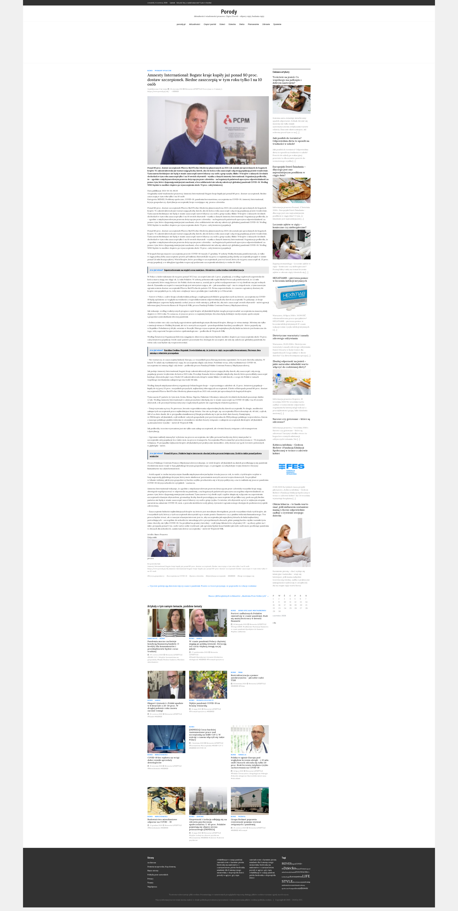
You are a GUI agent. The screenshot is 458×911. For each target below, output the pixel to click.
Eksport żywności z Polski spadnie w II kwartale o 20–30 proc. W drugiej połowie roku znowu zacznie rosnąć (165, 707)
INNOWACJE (301, 872)
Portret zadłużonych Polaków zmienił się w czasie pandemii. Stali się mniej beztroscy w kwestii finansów (249, 617)
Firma (240, 672)
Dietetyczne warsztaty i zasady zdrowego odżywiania (291, 337)
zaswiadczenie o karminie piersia (230, 862)
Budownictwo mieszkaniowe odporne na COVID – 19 (162, 820)
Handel (199, 638)
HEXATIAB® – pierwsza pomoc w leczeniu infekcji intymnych (290, 279)
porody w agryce (224, 875)
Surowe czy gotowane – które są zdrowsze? (291, 420)
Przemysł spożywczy (205, 700)
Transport (292, 888)
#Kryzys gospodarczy (155, 576)
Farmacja (242, 755)
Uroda (297, 888)
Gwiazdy (288, 872)
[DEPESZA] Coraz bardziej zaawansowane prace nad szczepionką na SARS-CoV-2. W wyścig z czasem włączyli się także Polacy (206, 734)
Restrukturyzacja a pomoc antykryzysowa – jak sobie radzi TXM (247, 678)
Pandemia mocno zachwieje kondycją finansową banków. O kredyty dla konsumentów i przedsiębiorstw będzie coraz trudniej (163, 646)
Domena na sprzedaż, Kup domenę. (161, 867)
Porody (229, 11)
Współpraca (152, 887)
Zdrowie (266, 24)
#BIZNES (231, 576)
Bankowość (153, 638)
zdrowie (303, 888)
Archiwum (151, 863)
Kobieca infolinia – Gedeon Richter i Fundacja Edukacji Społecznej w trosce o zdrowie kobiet (290, 449)
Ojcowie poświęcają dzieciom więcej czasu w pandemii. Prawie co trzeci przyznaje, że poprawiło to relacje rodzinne (202, 586)
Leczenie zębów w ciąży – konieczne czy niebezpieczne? (289, 226)
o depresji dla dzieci (235, 873)
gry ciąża (235, 875)
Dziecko (232, 24)
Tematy (150, 883)
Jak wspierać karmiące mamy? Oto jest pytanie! (194, 3)
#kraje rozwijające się (245, 576)
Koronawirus (296, 876)
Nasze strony (152, 871)
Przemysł (241, 817)
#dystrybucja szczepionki (216, 576)
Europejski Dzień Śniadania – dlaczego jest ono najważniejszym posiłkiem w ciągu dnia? (289, 171)
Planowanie (253, 24)
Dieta (241, 24)
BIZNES (150, 71)
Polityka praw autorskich (157, 875)
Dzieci (222, 24)
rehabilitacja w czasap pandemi (229, 860)
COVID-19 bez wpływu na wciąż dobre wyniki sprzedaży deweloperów (163, 760)
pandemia (305, 882)
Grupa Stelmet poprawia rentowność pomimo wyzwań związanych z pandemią (246, 822)
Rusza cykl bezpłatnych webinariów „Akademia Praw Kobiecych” (238, 596)
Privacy (150, 879)
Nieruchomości (161, 755)
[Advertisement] (229, 45)
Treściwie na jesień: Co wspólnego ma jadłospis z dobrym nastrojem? (287, 80)
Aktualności (194, 24)
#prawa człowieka (196, 576)
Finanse (298, 869)
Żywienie (277, 24)
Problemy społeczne (163, 71)
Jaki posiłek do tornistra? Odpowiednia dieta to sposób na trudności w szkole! (291, 141)
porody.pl (181, 24)
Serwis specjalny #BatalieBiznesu (252, 611)
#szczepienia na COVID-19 (177, 576)
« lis (274, 623)
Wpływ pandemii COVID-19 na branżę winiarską (204, 704)
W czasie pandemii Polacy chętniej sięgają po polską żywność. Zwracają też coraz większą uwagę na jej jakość (207, 645)
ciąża (293, 864)
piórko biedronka (237, 867)
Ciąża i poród (210, 24)
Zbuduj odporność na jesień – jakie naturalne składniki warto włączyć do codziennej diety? (290, 364)
